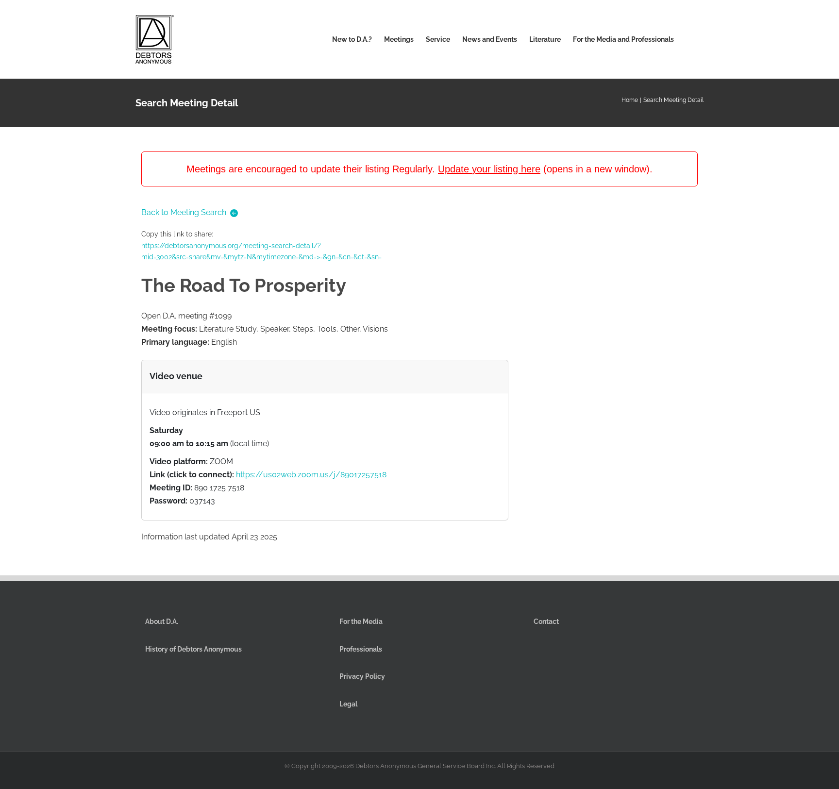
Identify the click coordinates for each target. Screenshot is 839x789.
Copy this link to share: (261, 245)
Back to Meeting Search (183, 212)
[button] (688, 39)
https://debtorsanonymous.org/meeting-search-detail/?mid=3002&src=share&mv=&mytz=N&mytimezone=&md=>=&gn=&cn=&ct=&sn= (261, 251)
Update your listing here (489, 169)
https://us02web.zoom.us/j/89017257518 (311, 474)
